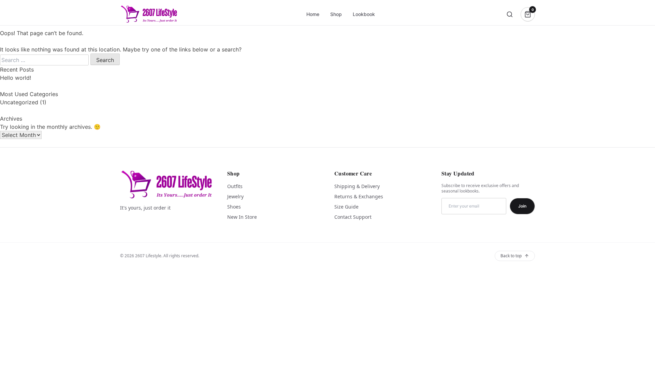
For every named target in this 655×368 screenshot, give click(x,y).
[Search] (509, 14)
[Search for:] (45, 60)
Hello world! (15, 77)
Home (312, 14)
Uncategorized (19, 102)
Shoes (234, 206)
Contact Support (353, 217)
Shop (336, 14)
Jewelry (235, 196)
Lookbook (364, 14)
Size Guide (346, 206)
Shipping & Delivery (357, 186)
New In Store (242, 217)
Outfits (235, 186)
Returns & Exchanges (358, 196)
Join (522, 206)
